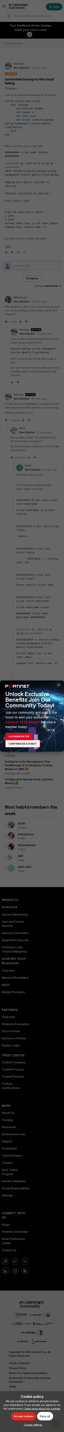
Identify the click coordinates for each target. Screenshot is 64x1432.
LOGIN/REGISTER (19, 736)
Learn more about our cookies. (43, 1408)
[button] (32, 1424)
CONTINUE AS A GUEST (23, 743)
